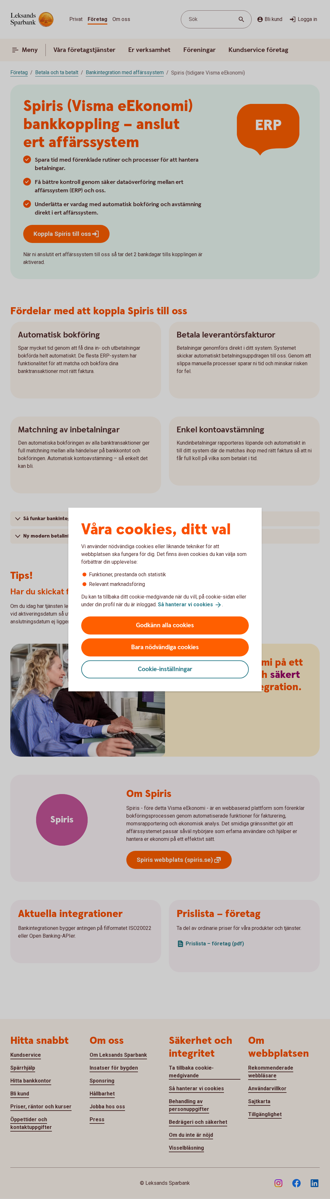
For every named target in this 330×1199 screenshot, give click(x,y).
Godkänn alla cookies (165, 625)
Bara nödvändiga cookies (165, 647)
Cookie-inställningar (165, 669)
